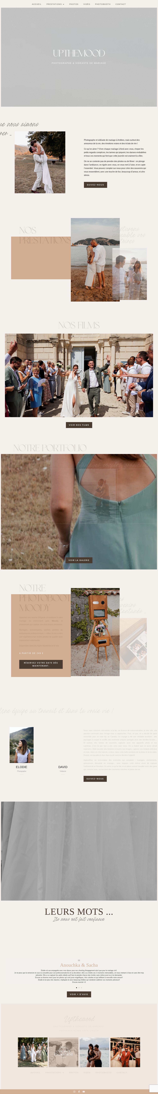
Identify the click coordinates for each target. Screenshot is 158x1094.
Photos (74, 4)
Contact (121, 4)
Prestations (54, 4)
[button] (55, 4)
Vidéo (86, 4)
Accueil (37, 4)
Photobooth (103, 4)
